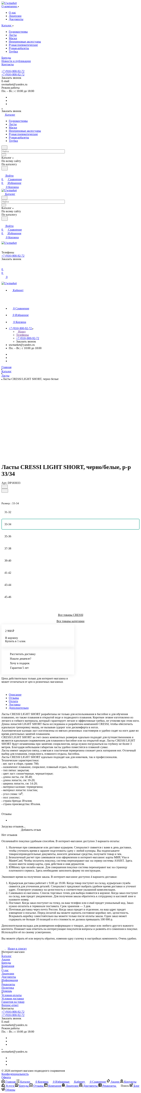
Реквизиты (8, 984)
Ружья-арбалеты (19, 48)
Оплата (13, 701)
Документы (16, 19)
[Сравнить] (4, 491)
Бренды (6, 962)
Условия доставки (12, 998)
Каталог (6, 956)
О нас (12, 12)
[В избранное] (4, 487)
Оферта (6, 1077)
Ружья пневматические (23, 44)
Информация (9, 980)
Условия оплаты (11, 995)
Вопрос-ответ (10, 1005)
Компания (7, 966)
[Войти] (3, 266)
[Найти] (4, 168)
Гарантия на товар (12, 1001)
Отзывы (14, 697)
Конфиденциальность (15, 1074)
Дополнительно (19, 707)
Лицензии (15, 15)
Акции (5, 959)
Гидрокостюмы (18, 31)
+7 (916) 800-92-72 (12, 71)
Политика (7, 987)
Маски (13, 38)
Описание (15, 694)
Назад (21, 331)
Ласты (13, 35)
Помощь (6, 991)
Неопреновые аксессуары (25, 41)
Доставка (14, 704)
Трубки (13, 51)
